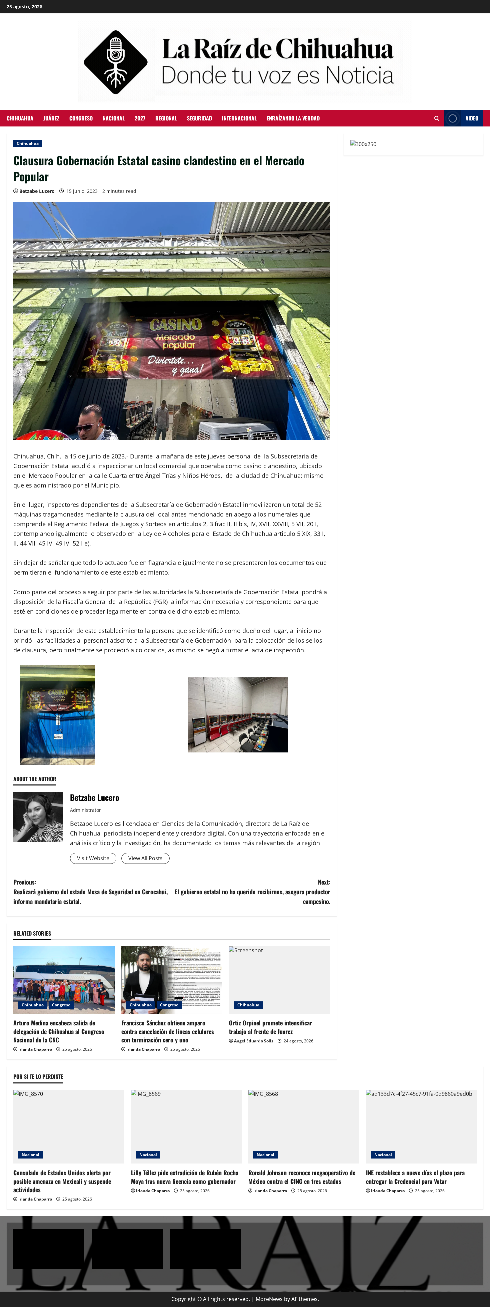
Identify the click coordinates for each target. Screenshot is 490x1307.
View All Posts (145, 858)
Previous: (90, 892)
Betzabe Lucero (37, 191)
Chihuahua (20, 118)
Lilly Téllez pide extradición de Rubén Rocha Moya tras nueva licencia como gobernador (184, 1176)
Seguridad (199, 118)
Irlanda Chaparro (35, 1049)
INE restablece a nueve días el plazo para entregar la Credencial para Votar (415, 1176)
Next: (252, 892)
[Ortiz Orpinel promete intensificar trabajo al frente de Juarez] (279, 980)
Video (472, 118)
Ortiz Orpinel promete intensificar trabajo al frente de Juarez (270, 1026)
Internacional (239, 118)
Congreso (81, 118)
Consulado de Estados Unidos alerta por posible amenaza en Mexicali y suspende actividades (62, 1181)
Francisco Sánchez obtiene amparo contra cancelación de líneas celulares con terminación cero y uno (167, 1031)
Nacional (114, 118)
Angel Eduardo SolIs (253, 1041)
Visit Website (93, 858)
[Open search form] (436, 118)
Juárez (51, 118)
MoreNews (269, 1299)
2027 (140, 118)
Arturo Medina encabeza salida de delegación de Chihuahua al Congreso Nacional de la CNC (58, 1031)
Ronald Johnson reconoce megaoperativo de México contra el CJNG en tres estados (301, 1176)
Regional (166, 118)
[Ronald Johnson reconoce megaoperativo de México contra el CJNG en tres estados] (303, 1127)
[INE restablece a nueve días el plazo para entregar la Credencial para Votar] (421, 1127)
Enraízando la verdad (293, 118)
